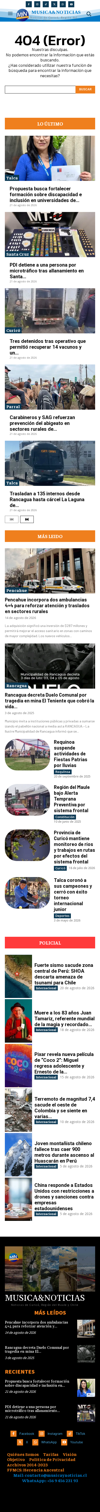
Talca (12, 177)
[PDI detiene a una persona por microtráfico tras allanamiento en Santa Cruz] (50, 234)
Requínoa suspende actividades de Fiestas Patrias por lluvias (70, 753)
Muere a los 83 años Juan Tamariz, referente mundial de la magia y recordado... (64, 1018)
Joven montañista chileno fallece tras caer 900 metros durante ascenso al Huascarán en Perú (64, 1152)
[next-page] (27, 519)
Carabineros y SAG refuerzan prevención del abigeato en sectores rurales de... (42, 423)
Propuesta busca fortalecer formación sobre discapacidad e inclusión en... (37, 1383)
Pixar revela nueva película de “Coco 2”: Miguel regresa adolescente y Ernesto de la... (64, 1063)
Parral (13, 406)
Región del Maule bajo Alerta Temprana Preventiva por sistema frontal (72, 798)
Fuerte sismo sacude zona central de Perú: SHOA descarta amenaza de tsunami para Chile (63, 974)
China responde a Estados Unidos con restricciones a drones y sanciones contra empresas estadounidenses (64, 1196)
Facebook (26, 1434)
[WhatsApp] (63, 4)
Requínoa (62, 771)
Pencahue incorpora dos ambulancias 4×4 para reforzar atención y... (36, 1324)
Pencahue (16, 590)
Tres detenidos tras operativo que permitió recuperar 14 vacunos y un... (48, 347)
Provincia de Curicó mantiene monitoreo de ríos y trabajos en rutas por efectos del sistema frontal (74, 846)
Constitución (65, 817)
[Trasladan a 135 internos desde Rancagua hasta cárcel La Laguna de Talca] (50, 463)
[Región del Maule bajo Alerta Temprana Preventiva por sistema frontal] (27, 800)
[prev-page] (11, 519)
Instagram (55, 1434)
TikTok (80, 1434)
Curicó (13, 330)
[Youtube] (71, 4)
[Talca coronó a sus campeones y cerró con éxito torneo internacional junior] (27, 893)
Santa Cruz (17, 254)
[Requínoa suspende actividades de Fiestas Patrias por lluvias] (27, 754)
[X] (54, 4)
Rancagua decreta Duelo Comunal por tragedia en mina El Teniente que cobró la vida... (49, 700)
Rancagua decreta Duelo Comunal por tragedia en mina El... (37, 1349)
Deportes (62, 915)
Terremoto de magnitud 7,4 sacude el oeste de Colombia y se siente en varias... (64, 1107)
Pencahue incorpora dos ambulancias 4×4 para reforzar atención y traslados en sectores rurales (47, 605)
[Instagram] (37, 4)
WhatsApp (49, 1442)
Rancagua (16, 685)
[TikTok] (46, 4)
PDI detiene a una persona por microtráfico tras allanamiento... (32, 1409)
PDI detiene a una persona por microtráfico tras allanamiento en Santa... (47, 270)
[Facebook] (29, 4)
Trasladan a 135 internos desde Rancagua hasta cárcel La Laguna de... (47, 499)
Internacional (46, 988)
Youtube (76, 1442)
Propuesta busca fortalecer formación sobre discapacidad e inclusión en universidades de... (46, 194)
